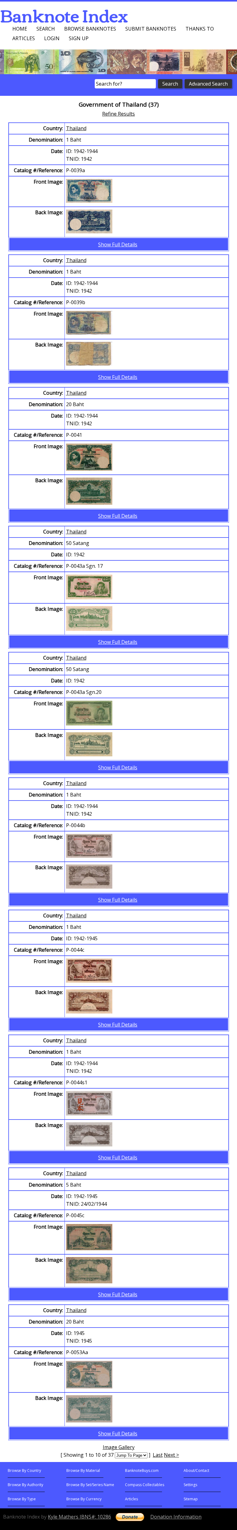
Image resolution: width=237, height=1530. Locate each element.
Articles (23, 38)
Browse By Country (24, 1470)
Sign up (79, 38)
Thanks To (199, 28)
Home (19, 28)
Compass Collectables (144, 1484)
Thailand (76, 128)
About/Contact (196, 1470)
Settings (190, 1484)
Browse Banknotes (90, 28)
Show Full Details (117, 244)
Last (158, 1454)
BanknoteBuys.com (142, 1470)
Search (45, 28)
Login (52, 38)
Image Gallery (119, 1447)
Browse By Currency (84, 1499)
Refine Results (118, 113)
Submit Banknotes (150, 28)
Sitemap (191, 1499)
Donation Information (176, 1516)
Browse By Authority (25, 1484)
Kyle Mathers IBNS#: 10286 (79, 1516)
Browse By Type (22, 1499)
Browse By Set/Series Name (90, 1484)
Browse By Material (83, 1470)
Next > (171, 1454)
